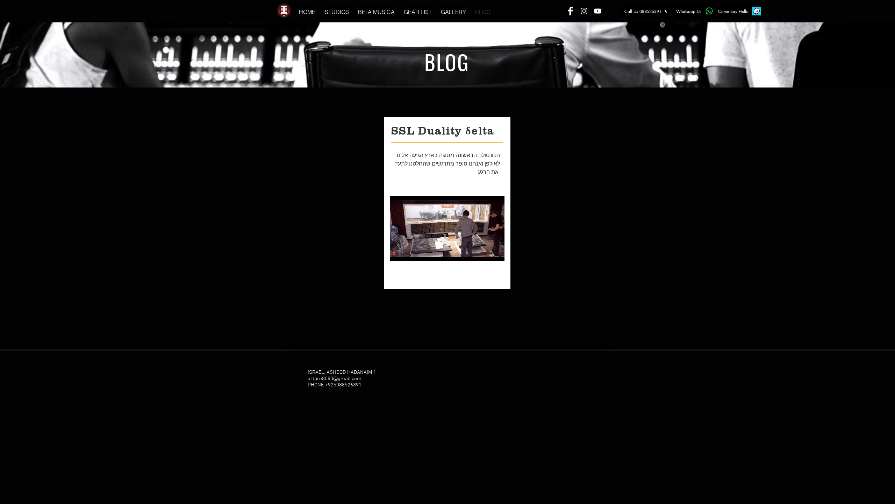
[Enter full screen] (495, 251)
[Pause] (398, 251)
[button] (336, 9)
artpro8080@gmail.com (334, 379)
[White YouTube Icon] (597, 11)
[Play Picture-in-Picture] (483, 251)
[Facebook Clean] (570, 11)
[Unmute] (410, 251)
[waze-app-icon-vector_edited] (756, 11)
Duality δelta (456, 130)
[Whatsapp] (709, 11)
